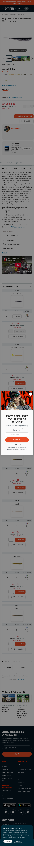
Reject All (18, 841)
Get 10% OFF (17, 440)
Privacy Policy (15, 837)
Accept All (8, 841)
